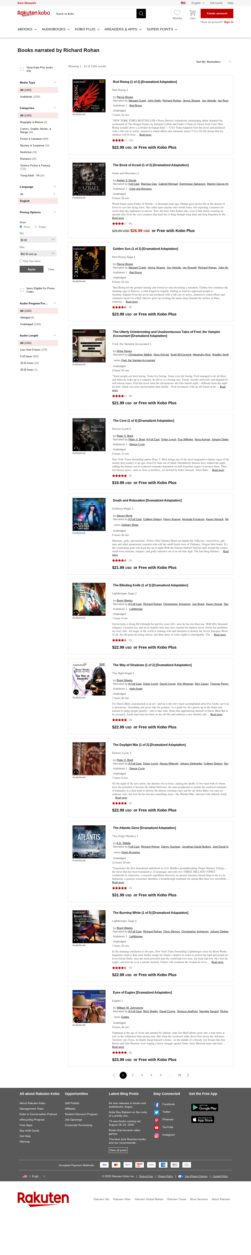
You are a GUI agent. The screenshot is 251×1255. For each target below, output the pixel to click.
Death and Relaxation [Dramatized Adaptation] (147, 500)
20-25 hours (28, 369)
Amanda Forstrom (193, 519)
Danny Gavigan (170, 846)
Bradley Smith (221, 354)
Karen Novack (215, 519)
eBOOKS (25, 29)
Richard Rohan (172, 100)
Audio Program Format (35, 303)
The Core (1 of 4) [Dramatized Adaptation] (143, 420)
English (25, 200)
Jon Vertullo (209, 100)
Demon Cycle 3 (121, 752)
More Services (199, 1199)
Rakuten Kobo (34, 13)
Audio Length (29, 335)
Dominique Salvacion (192, 183)
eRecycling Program (32, 1119)
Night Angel (135, 688)
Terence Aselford (187, 1011)
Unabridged (30, 324)
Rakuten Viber (122, 1199)
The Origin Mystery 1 (125, 836)
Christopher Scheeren (177, 604)
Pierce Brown (125, 97)
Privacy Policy (165, 1176)
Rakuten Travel (176, 1199)
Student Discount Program (81, 1114)
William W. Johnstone (130, 1007)
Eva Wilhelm (185, 439)
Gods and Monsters (140, 188)
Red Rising (135, 105)
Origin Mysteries (130, 852)
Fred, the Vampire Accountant (138, 360)
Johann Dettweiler (223, 439)
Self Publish (72, 1103)
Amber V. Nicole (126, 180)
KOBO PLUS (85, 29)
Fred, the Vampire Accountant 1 (131, 343)
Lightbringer (136, 609)
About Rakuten (221, 1199)
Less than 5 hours (33, 349)
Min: (22, 233)
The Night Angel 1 (123, 673)
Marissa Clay (149, 183)
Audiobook (30, 96)
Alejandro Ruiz (202, 354)
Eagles (125, 1017)
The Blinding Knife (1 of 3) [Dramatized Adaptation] (150, 585)
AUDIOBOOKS (54, 29)
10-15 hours (29, 363)
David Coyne (168, 683)
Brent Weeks (125, 600)
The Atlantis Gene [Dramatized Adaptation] (144, 828)
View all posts (118, 1150)
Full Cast (133, 183)
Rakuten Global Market (149, 1199)
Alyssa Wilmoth (169, 763)
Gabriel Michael (168, 183)
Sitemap (25, 1141)
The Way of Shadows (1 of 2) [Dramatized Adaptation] (152, 665)
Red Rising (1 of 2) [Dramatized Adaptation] (145, 81)
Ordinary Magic (130, 524)
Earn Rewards (27, 3)
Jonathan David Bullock (196, 846)
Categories (27, 108)
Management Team (32, 1108)
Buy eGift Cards (29, 1130)
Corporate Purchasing (78, 1125)
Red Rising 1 (120, 90)
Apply (31, 269)
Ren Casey (201, 683)
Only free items (32, 261)
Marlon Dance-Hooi (219, 183)
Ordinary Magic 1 (123, 508)
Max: (22, 247)
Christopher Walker (140, 354)
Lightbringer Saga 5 (124, 920)
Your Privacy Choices (196, 1176)
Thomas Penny (219, 683)
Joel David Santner (224, 846)
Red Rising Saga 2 (123, 256)
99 (179, 1075)
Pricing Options (30, 212)
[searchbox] (100, 13)
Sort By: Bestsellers (208, 61)
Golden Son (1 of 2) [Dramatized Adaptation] (145, 248)
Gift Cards (216, 3)
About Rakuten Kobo (32, 1103)
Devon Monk (124, 515)
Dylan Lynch (168, 439)
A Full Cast (153, 439)
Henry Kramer (172, 519)
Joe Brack (198, 604)
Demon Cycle (137, 444)
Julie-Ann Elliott (227, 267)
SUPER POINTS (160, 29)
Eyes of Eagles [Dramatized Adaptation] (142, 992)
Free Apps (26, 1125)
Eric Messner (185, 683)
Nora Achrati (161, 354)
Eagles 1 (117, 1000)
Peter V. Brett (125, 435)
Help (230, 3)
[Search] (141, 13)
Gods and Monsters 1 (125, 173)
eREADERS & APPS (121, 29)
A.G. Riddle (123, 843)
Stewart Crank (137, 100)
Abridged (27, 317)
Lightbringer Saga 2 (124, 593)
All (25, 90)
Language (26, 186)
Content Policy (220, 1176)
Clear (51, 269)
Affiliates (70, 1108)
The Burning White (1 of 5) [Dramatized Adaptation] (150, 912)
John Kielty (154, 100)
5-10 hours (29, 356)
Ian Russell (225, 100)
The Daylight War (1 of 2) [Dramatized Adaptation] (149, 744)
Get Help (25, 1136)
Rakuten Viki (101, 1199)
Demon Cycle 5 (121, 428)
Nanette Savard (209, 1011)
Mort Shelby (150, 1011)
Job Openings (73, 1119)
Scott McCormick (180, 354)
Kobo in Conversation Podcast (38, 1114)
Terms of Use (146, 1176)
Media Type (27, 82)
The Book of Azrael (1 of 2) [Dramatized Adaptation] (151, 165)
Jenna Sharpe (191, 100)
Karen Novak (214, 604)
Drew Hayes (124, 351)
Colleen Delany (152, 519)
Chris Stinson (171, 931)
